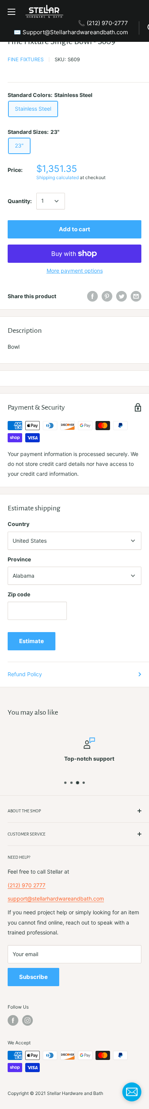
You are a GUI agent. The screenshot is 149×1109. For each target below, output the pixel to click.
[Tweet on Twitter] (121, 296)
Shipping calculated (57, 177)
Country (18, 524)
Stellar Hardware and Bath (75, 1093)
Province (19, 559)
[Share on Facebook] (92, 296)
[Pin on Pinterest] (107, 296)
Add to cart (74, 229)
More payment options (75, 270)
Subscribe (33, 976)
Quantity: (20, 201)
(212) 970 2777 (26, 885)
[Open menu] (11, 12)
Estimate (31, 641)
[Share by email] (136, 296)
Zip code (19, 594)
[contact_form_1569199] (131, 1091)
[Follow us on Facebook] (13, 1020)
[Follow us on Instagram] (27, 1020)
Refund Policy (25, 674)
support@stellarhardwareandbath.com (56, 898)
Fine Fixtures (26, 59)
